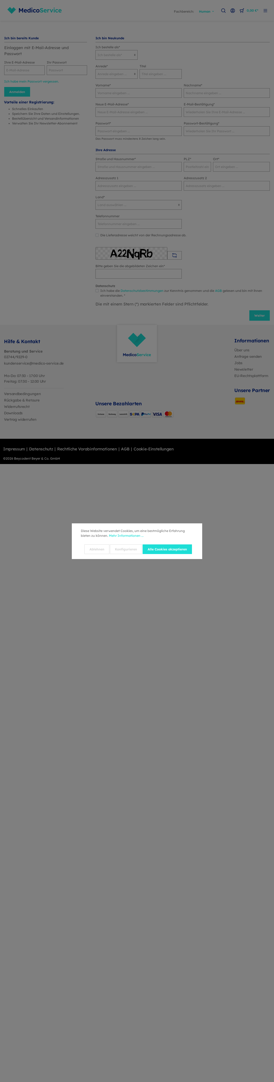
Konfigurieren (126, 549)
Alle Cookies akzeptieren (167, 549)
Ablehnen (96, 549)
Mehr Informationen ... (126, 536)
